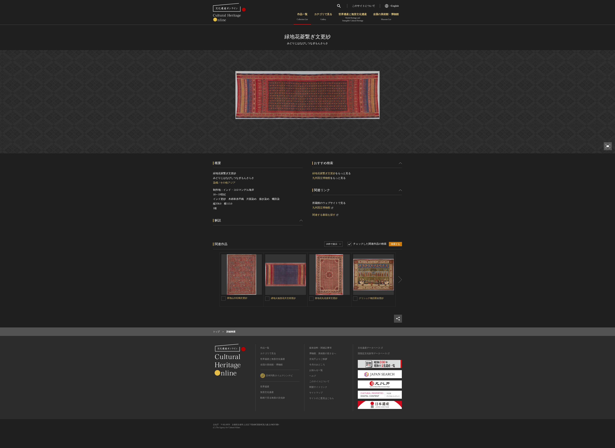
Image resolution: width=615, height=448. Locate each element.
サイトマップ (316, 392)
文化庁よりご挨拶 (318, 359)
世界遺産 (264, 386)
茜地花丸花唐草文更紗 (326, 298)
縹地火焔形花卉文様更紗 (283, 298)
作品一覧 (302, 16)
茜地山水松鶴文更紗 (237, 298)
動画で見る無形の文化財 (272, 398)
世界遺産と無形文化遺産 (353, 17)
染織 (215, 182)
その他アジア (227, 182)
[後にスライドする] (399, 280)
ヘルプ (312, 376)
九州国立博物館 (321, 178)
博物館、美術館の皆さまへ (322, 353)
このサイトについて (363, 5)
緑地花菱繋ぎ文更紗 (323, 173)
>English (394, 5)
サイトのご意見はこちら (321, 398)
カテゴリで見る (323, 16)
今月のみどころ (317, 364)
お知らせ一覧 (316, 370)
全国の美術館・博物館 (386, 16)
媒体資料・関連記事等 (320, 348)
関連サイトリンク (318, 387)
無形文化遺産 (267, 392)
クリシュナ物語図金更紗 (371, 298)
